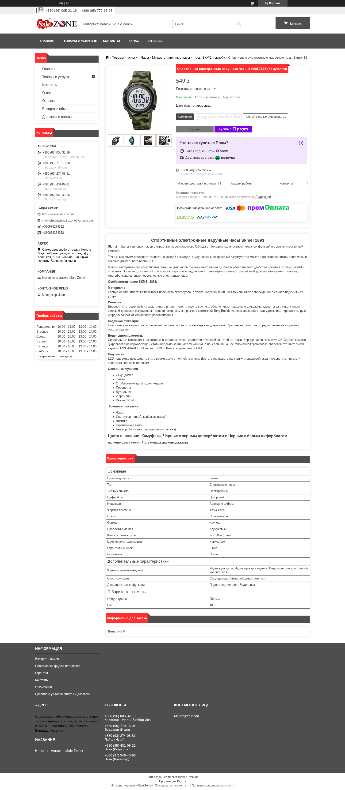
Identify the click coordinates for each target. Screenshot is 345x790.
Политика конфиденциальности (57, 666)
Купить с (225, 129)
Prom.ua (193, 777)
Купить (195, 129)
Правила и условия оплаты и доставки (62, 694)
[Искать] (239, 24)
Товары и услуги (78, 41)
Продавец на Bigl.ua (172, 781)
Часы (145, 57)
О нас (134, 41)
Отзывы (155, 41)
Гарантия (41, 673)
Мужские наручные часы (171, 57)
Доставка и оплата (57, 117)
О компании (43, 687)
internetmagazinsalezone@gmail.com (67, 220)
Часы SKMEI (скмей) (209, 57)
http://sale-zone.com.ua (58, 214)
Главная (47, 41)
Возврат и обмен (55, 109)
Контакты (111, 41)
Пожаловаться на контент (172, 785)
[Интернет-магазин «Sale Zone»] (56, 24)
